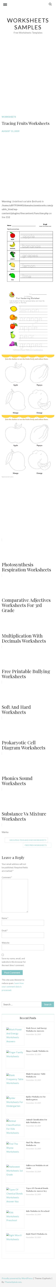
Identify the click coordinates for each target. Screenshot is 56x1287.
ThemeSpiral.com (13, 1282)
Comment (7, 877)
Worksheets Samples (28, 24)
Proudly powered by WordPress (17, 1278)
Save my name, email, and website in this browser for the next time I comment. (14, 962)
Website (5, 942)
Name (5, 918)
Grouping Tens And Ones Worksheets (27, 840)
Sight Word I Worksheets (36, 1234)
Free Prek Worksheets (36, 845)
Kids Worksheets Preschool (37, 1211)
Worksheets (9, 117)
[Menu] (5, 5)
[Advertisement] (28, 79)
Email (5, 930)
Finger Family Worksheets (37, 1051)
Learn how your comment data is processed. (13, 986)
